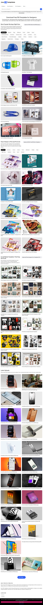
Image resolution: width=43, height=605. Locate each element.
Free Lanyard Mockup (5, 121)
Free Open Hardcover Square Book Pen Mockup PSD (31, 541)
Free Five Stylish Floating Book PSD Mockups (30, 504)
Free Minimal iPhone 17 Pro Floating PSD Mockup (31, 406)
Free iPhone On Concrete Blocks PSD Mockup (9, 571)
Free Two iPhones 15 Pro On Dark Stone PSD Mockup (31, 488)
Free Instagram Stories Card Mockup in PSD (9, 105)
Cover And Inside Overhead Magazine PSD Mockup (31, 121)
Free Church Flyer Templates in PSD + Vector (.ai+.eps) (11, 168)
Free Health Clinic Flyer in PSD (27, 168)
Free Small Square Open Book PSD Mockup (30, 571)
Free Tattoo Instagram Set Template (29, 280)
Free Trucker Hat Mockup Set (6, 55)
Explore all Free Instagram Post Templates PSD (31, 257)
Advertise (2, 596)
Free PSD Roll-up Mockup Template (28, 105)
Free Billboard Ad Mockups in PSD (28, 55)
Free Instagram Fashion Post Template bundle (9, 280)
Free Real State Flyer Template (27, 218)
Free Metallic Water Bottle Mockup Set (8, 88)
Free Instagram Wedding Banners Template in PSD (31, 296)
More (24, 6)
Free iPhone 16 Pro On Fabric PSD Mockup (29, 472)
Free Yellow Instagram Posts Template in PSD (9, 366)
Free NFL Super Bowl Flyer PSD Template (29, 252)
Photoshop (28, 11)
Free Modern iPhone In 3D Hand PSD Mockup (9, 422)
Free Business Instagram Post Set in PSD (29, 349)
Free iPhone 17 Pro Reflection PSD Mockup (8, 504)
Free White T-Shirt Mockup (27, 72)
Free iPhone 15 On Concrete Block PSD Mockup (9, 521)
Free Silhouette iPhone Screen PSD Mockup (9, 472)
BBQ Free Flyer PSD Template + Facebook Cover (31, 234)
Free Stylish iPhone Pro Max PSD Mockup (29, 439)
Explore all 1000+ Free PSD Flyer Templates (32, 142)
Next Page (21, 577)
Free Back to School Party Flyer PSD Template (9, 218)
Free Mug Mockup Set (5, 72)
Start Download (21, 12)
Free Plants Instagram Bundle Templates (29, 331)
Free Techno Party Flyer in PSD (6, 185)
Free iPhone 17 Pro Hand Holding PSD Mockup (9, 439)
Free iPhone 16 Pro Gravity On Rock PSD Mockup (10, 488)
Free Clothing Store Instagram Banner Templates (31, 366)
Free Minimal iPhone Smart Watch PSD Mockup (9, 455)
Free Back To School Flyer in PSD (7, 201)
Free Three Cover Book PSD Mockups (29, 538)
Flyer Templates (10, 6)
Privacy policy (21, 603)
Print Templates (18, 6)
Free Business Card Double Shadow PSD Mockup (31, 88)
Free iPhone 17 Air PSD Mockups (7, 406)
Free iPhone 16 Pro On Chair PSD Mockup (8, 538)
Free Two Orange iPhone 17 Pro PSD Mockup (30, 422)
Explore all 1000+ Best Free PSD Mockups (32, 24)
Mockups (3, 6)
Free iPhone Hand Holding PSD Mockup (8, 388)
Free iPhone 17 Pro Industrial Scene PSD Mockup (31, 455)
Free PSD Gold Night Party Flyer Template (29, 201)
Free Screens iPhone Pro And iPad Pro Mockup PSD (10, 555)
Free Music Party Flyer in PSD (27, 185)
